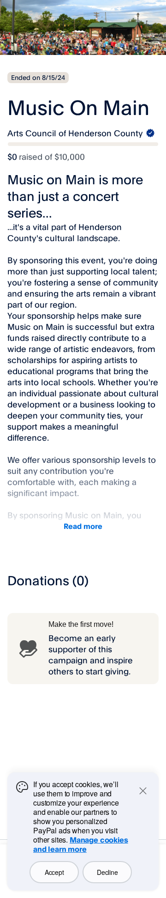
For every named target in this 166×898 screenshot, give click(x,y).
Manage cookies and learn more (80, 844)
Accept (54, 872)
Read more (83, 526)
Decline (107, 872)
